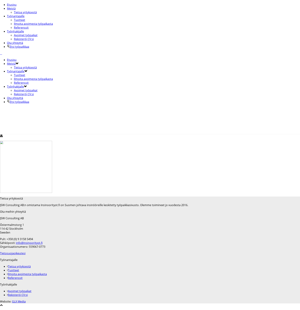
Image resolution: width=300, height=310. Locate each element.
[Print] (1, 136)
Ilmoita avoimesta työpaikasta (33, 24)
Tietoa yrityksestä (25, 12)
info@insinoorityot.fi (29, 243)
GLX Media (19, 301)
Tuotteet (19, 20)
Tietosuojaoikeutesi (13, 253)
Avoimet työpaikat (26, 35)
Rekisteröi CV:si (24, 39)
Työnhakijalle (15, 31)
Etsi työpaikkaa (19, 47)
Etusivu (11, 5)
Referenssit (21, 27)
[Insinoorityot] (1, 53)
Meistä (11, 8)
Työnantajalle (15, 16)
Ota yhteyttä (15, 43)
